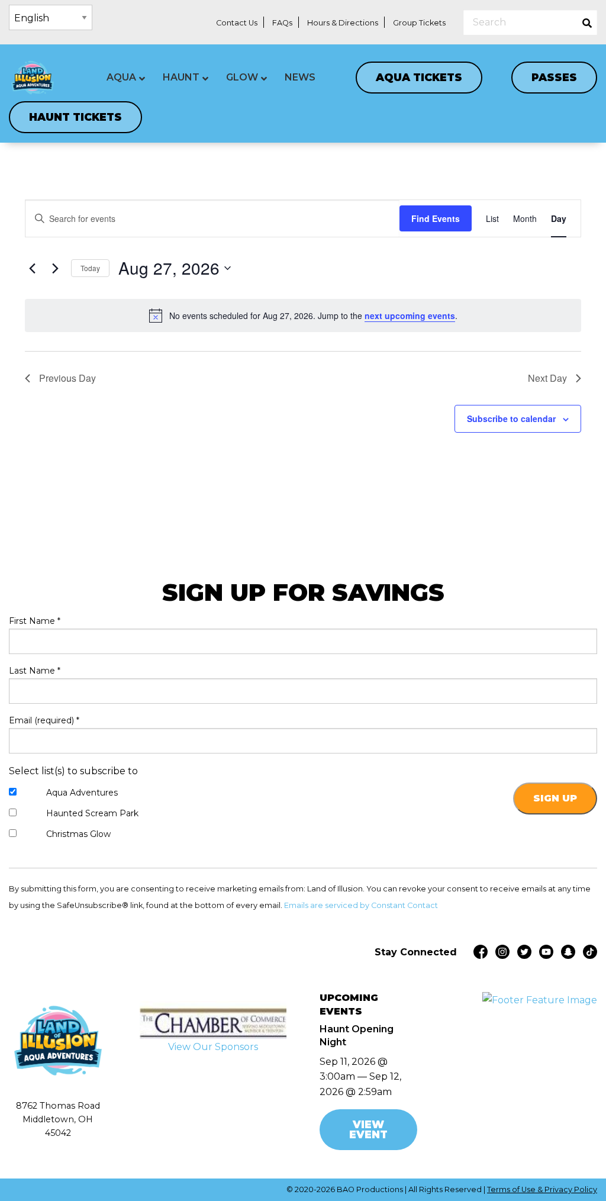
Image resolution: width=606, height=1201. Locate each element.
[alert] (303, 315)
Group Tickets (419, 22)
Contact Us (236, 22)
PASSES (554, 77)
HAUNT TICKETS (75, 117)
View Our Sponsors (213, 1046)
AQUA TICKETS (419, 77)
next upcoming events (410, 315)
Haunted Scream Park (92, 813)
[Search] (587, 22)
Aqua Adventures (82, 792)
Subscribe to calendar (511, 418)
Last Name (34, 670)
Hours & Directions (342, 22)
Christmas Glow (78, 834)
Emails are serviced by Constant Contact (361, 905)
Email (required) (44, 720)
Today (90, 268)
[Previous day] (32, 268)
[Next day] (55, 268)
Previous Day (67, 378)
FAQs (282, 22)
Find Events (435, 218)
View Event (368, 1129)
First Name (34, 621)
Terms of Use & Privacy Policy (542, 1189)
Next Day (547, 378)
